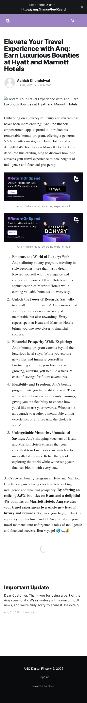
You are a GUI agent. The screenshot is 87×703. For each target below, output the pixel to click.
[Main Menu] (80, 21)
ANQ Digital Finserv (38, 668)
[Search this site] (72, 20)
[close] (82, 7)
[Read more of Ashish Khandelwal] (9, 82)
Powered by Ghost (43, 686)
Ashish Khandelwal (33, 81)
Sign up (44, 677)
